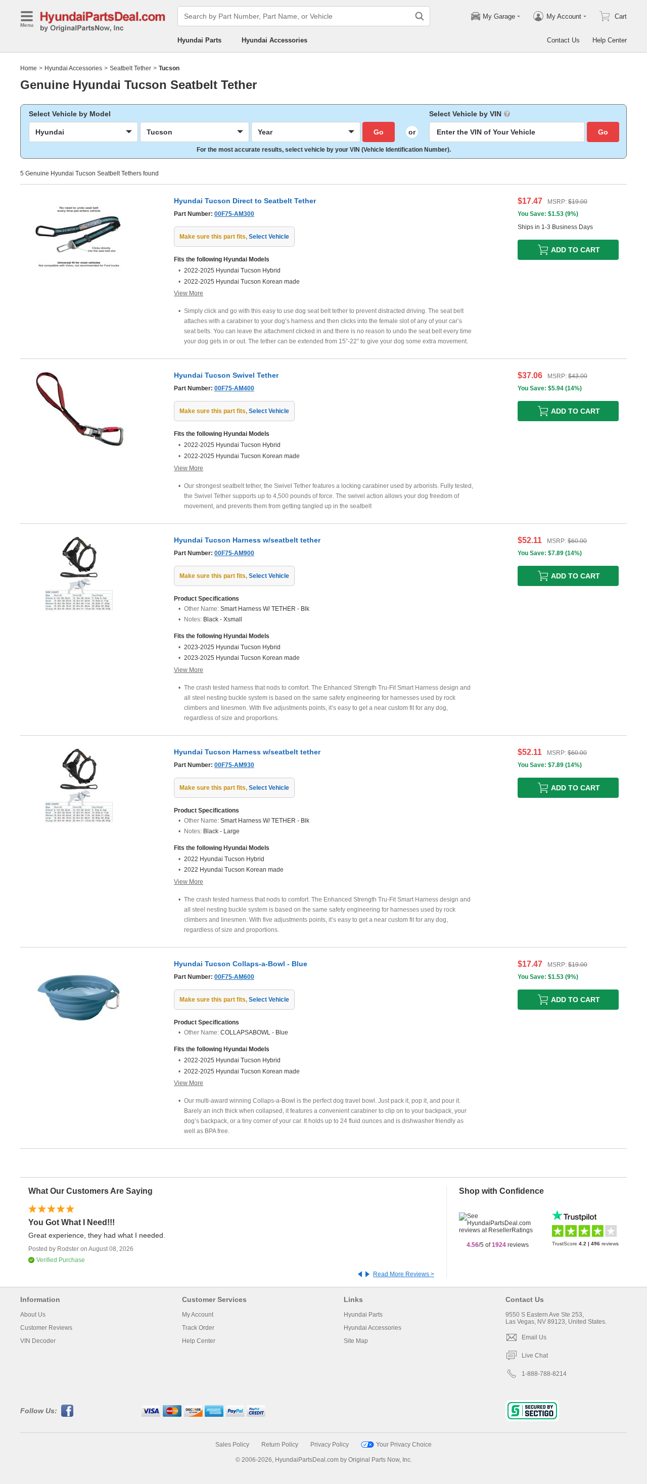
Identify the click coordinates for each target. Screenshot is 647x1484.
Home (28, 68)
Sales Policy (232, 1444)
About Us (32, 1314)
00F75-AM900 (234, 553)
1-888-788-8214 (544, 1373)
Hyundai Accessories (274, 40)
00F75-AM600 (234, 976)
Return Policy (279, 1444)
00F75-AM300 (234, 213)
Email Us (534, 1337)
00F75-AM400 (234, 388)
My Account (197, 1314)
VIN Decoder (38, 1340)
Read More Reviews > (403, 1274)
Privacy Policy (329, 1444)
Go (379, 132)
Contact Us (563, 40)
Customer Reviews (46, 1327)
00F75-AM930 (234, 765)
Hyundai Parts (199, 40)
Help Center (609, 40)
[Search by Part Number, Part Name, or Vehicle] (419, 16)
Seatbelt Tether (130, 68)
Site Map (356, 1340)
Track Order (198, 1327)
